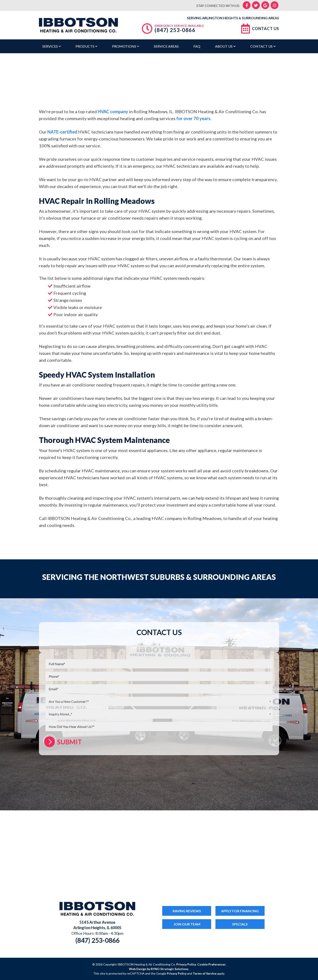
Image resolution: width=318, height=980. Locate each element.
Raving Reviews (187, 911)
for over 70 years (193, 118)
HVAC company (113, 111)
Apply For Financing (240, 911)
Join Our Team (186, 924)
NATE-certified (62, 131)
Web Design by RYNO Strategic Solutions (158, 969)
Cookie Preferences (211, 964)
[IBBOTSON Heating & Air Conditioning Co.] (78, 24)
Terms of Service (205, 973)
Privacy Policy (186, 964)
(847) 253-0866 (175, 30)
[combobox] (159, 701)
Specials (240, 924)
